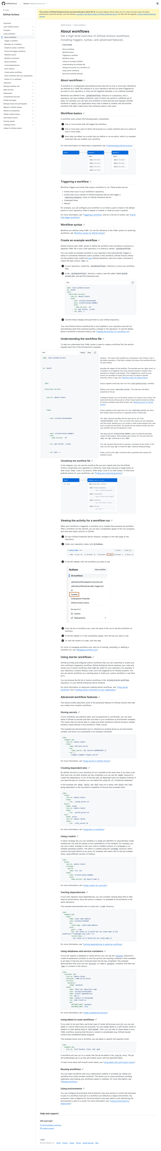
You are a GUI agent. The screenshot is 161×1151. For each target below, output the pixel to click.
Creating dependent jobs (74, 768)
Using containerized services (95, 1013)
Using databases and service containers (82, 951)
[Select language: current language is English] (157, 3)
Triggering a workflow (75, 181)
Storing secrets (69, 712)
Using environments (71, 1088)
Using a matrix (68, 836)
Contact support (48, 1128)
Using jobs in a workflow (93, 829)
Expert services (88, 1143)
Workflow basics (71, 113)
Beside (83, 352)
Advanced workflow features (79, 697)
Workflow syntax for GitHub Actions (89, 233)
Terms (58, 1143)
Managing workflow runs (87, 650)
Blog (97, 1143)
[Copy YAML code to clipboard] (132, 282)
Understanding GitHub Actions (119, 145)
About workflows (71, 80)
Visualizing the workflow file (75, 460)
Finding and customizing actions (108, 473)
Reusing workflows (71, 1069)
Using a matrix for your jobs (95, 885)
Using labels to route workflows (77, 1019)
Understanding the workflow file (81, 338)
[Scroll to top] (156, 1146)
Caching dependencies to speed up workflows (102, 944)
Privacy (65, 1143)
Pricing (78, 1143)
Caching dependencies (73, 892)
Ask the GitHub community (51, 1125)
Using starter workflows (76, 657)
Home (7, 10)
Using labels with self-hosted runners (119, 1062)
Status (72, 1143)
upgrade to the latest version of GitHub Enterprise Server (97, 14)
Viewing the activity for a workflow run (112, 331)
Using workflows (79, 25)
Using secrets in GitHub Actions (96, 761)
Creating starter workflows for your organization (95, 690)
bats (90, 258)
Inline (89, 352)
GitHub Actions (11, 14)
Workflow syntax (71, 224)
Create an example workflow (79, 240)
